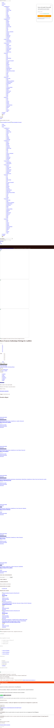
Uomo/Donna (20, 566)
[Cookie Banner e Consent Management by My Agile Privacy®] (10, 707)
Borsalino (7, 64)
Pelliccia (7, 15)
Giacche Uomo (8, 48)
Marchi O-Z (6, 97)
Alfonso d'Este (4, 620)
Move (7, 94)
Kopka (7, 84)
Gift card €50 (4, 595)
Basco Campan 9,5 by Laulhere (6, 567)
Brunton (7, 65)
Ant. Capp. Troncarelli (10, 60)
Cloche (7, 11)
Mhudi (7, 93)
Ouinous (7, 101)
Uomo (3, 248)
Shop (3, 5)
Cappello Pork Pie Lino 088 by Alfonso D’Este (11, 622)
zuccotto (45, 479)
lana (17, 450)
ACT (7, 54)
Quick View (2, 418)
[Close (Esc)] (0, 726)
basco (3, 370)
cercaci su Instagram (5, 652)
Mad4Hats (8, 88)
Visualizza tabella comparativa (5, 724)
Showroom (21, 537)
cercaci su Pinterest (5, 653)
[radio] (4, 353)
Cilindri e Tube (8, 10)
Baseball (7, 21)
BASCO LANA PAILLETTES (5, 480)
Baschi (7, 7)
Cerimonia (8, 25)
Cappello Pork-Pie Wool (7, 604)
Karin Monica (8, 83)
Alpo (7, 59)
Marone (19, 450)
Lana (7, 30)
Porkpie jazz (8, 35)
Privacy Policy (4, 663)
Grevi (7, 74)
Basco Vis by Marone (4, 451)
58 (2, 346)
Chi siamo (3, 3)
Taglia (1, 353)
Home (3, 2)
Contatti (3, 113)
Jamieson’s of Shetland (10, 80)
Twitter (3, 375)
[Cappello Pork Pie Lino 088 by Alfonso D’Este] (14, 619)
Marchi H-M (6, 77)
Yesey (7, 111)
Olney (7, 98)
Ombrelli (7, 50)
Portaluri (7, 103)
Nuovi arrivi (23, 450)
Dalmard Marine (9, 68)
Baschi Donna (8, 450)
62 (2, 351)
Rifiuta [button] (4, 695)
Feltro (7, 29)
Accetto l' (44, 13)
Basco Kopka (2, 538)
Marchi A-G (6, 53)
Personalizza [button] (8, 695)
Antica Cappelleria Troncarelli (5, 479)
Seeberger (8, 106)
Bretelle (7, 44)
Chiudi (1, 118)
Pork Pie (25, 603)
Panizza (7, 102)
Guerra (7, 75)
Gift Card (3, 594)
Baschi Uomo (11, 248)
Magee (7, 89)
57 (2, 345)
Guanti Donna (8, 40)
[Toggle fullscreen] (2, 726)
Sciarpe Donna (8, 41)
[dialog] (27, 688)
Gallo (7, 73)
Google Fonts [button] (2, 705)
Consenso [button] (3, 665)
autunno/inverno (2, 450)
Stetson (7, 107)
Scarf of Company (9, 104)
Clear (3, 361)
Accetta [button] (1, 695)
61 (2, 350)
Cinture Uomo (8, 45)
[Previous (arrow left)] (0, 727)
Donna (34, 479)
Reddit (3, 380)
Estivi (7, 12)
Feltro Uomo (14, 603)
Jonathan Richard (9, 82)
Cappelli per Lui (6, 248)
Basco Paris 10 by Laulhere (5, 422)
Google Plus (4, 377)
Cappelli (7, 566)
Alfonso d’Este (8, 58)
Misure (13, 366)
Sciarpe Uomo (8, 51)
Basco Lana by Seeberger (5, 509)
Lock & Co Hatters (9, 87)
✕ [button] (0, 684)
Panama (7, 34)
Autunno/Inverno (19, 479)
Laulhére (5, 370)
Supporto (3, 660)
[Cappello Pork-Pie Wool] (7, 601)
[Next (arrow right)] (1, 727)
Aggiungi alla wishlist (3, 365)
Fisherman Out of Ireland (10, 70)
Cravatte (7, 46)
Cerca (11, 577)
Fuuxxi (7, 72)
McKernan (8, 92)
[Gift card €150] (11, 610)
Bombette (8, 24)
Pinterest (3, 376)
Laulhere (12, 566)
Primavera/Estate (23, 620)
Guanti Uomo (8, 49)
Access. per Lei (6, 39)
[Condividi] (1, 726)
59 (2, 347)
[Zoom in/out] (3, 726)
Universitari (8, 17)
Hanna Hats (8, 78)
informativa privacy (46, 13)
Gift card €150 (5, 613)
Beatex (7, 63)
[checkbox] (27, 706)
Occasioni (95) (4, 588)
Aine (7, 55)
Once (7, 99)
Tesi (7, 108)
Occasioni (3, 112)
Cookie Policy (4, 664)
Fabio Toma (8, 69)
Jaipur (7, 79)
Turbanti (7, 16)
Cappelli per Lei (6, 6)
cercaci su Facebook (5, 650)
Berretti (7, 22)
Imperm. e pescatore (9, 31)
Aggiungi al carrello (3, 364)
